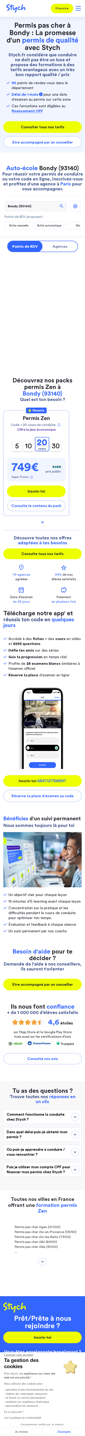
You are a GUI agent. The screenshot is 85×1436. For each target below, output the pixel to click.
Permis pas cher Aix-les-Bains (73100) (43, 1237)
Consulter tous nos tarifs (42, 127)
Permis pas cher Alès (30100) (36, 1247)
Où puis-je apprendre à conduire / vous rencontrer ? (36, 1152)
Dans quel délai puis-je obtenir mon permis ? (37, 1134)
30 (56, 446)
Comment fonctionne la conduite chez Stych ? (36, 1117)
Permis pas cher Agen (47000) (37, 1227)
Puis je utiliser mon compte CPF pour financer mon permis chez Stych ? (38, 1169)
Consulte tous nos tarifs (42, 554)
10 (28, 446)
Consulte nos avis (42, 1059)
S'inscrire (61, 8)
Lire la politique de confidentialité (22, 1417)
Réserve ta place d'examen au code (43, 796)
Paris (65, 184)
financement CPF (27, 111)
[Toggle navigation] (77, 8)
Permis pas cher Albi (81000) (36, 1242)
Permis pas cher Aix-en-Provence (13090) (45, 1232)
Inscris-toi (36, 491)
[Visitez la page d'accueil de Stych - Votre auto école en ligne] (14, 8)
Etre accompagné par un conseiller (42, 142)
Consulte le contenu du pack (36, 506)
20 (42, 444)
